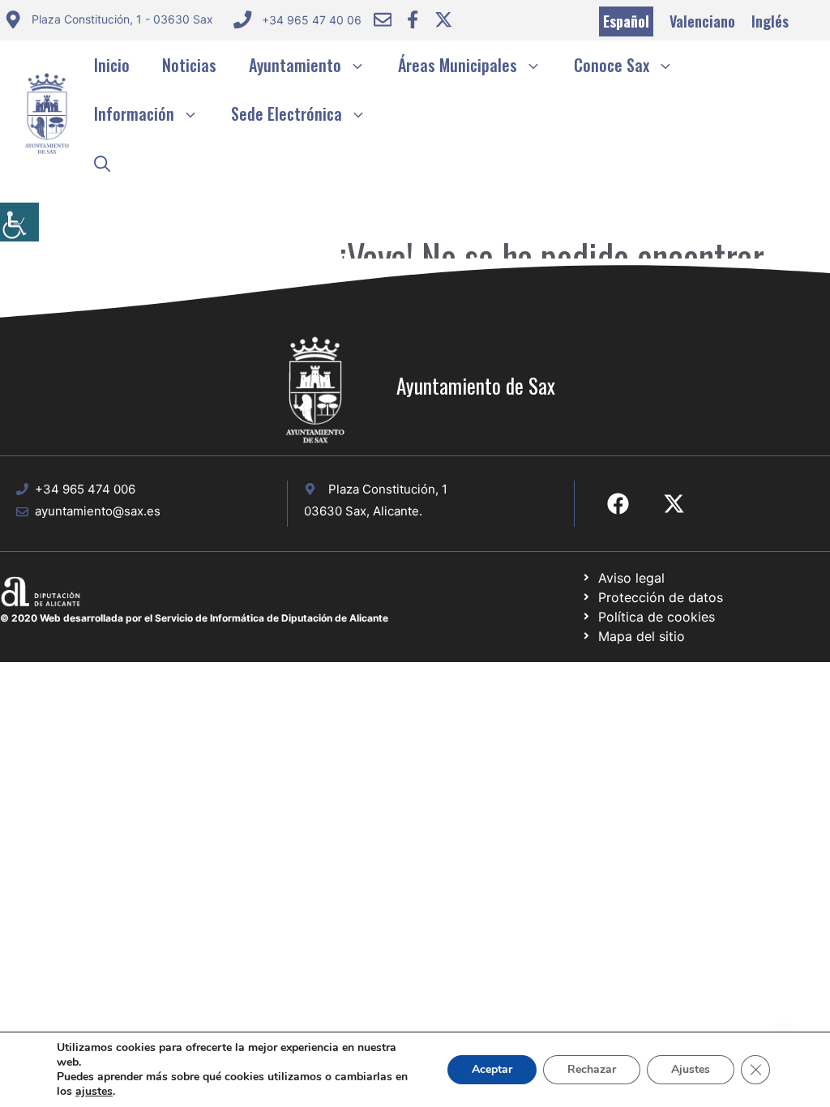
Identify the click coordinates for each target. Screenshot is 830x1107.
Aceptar (492, 1069)
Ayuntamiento (295, 65)
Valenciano (702, 21)
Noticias (189, 65)
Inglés (770, 21)
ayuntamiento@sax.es (97, 511)
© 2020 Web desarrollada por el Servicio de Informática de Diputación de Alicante (194, 618)
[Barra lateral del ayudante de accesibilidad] (19, 222)
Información (134, 113)
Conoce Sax (611, 65)
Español (626, 21)
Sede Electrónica (286, 113)
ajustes (94, 1091)
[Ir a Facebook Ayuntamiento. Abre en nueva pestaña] (413, 19)
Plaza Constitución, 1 (387, 489)
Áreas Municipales (457, 65)
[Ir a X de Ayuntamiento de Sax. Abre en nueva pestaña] (674, 504)
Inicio (112, 65)
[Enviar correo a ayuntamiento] (383, 19)
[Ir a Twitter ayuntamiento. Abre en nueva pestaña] (443, 19)
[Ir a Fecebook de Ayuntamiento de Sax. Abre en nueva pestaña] (618, 504)
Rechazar (591, 1069)
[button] (102, 162)
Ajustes (690, 1069)
